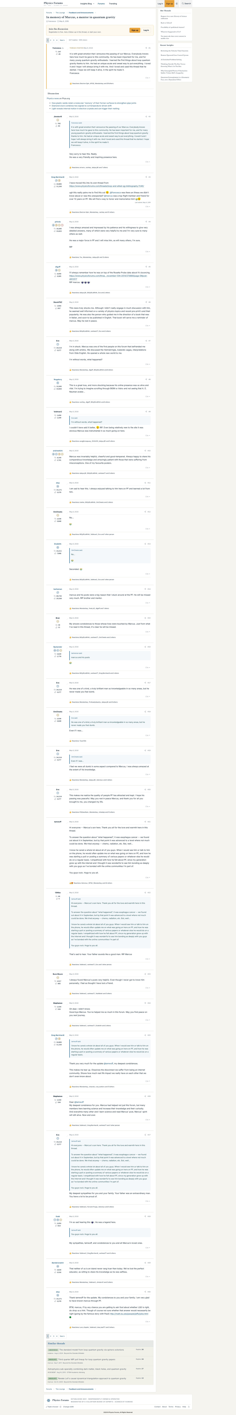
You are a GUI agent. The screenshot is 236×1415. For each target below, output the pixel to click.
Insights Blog (86, 3)
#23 (149, 974)
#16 (149, 647)
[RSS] (189, 1406)
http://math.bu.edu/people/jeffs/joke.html (129, 1314)
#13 (149, 544)
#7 (150, 341)
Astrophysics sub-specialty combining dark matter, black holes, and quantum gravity (87, 1369)
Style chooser (53, 1407)
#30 (149, 1292)
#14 (149, 589)
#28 (149, 1216)
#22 (149, 892)
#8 (150, 379)
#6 (150, 302)
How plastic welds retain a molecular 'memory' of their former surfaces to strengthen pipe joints (94, 103)
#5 (150, 267)
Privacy (178, 1407)
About (164, 1407)
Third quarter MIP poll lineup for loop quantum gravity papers (86, 1359)
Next (62, 40)
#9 (150, 412)
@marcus (108, 196)
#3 (150, 177)
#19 (149, 750)
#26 (149, 1096)
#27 (149, 1135)
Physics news (53, 98)
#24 (149, 1003)
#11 (149, 483)
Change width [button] (68, 1407)
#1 (150, 48)
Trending (113, 3)
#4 (150, 222)
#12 (149, 512)
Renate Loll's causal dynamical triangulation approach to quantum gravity (92, 1378)
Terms (171, 1407)
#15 (149, 618)
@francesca (115, 192)
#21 (149, 822)
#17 (149, 683)
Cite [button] (146, 78)
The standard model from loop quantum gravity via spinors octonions (91, 1350)
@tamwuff (108, 1063)
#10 (149, 451)
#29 (149, 1263)
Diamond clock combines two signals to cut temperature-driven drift (81, 106)
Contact (157, 1407)
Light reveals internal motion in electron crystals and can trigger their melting (85, 108)
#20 (149, 789)
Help (184, 1407)
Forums (101, 3)
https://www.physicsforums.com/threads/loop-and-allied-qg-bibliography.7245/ (106, 186)
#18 (149, 712)
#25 (149, 1035)
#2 (150, 116)
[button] (94, 3)
